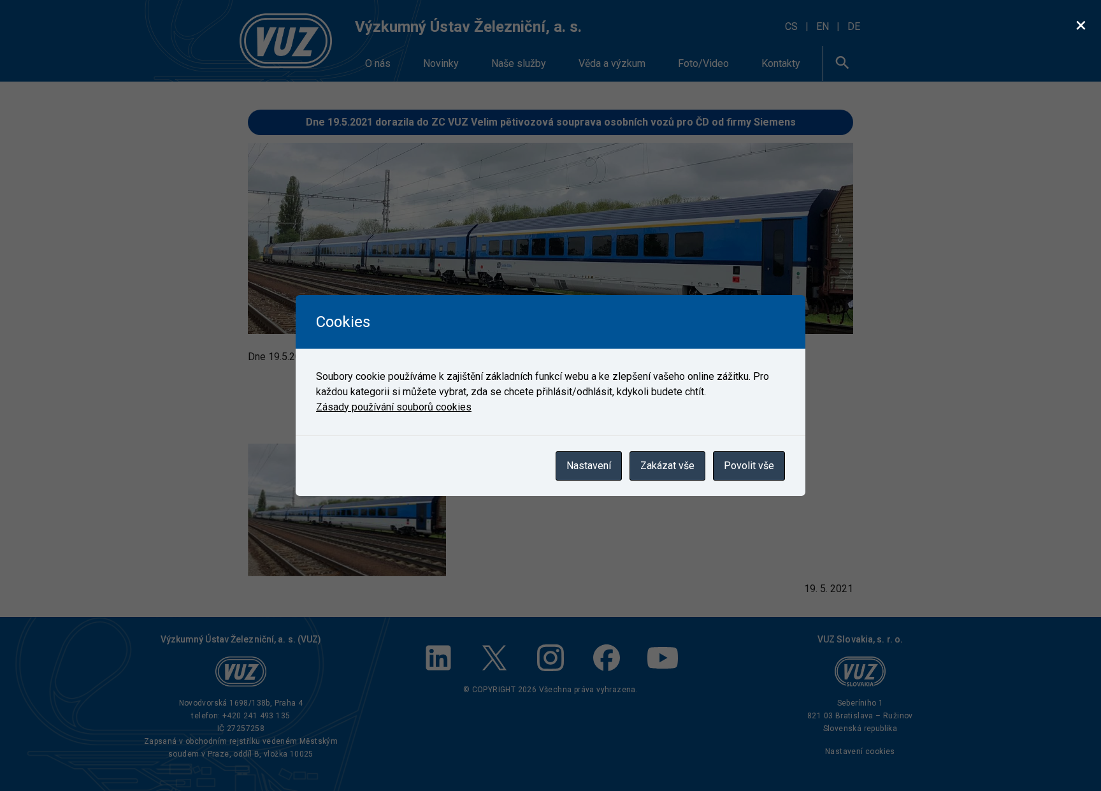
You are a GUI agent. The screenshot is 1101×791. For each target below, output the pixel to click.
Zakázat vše (667, 466)
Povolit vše (749, 466)
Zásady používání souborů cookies (393, 407)
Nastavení (588, 466)
